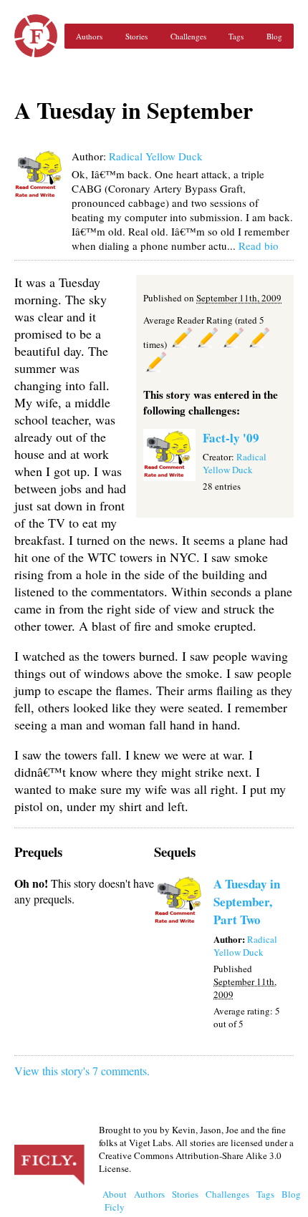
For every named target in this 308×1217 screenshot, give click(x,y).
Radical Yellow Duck (156, 156)
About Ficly (114, 1200)
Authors (89, 36)
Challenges (188, 36)
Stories (136, 36)
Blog (274, 36)
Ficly (35, 35)
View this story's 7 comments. (82, 1070)
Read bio (259, 245)
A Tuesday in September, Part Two (246, 901)
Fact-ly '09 (231, 438)
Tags (236, 36)
